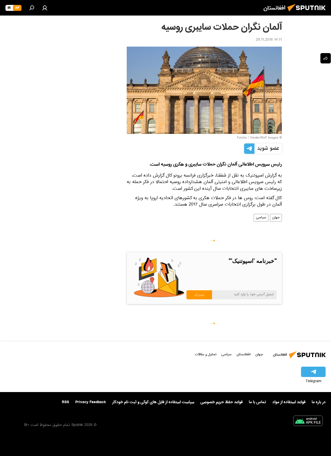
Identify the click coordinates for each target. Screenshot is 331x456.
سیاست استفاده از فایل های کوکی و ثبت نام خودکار (153, 402)
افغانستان (243, 354)
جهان (276, 218)
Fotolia (242, 138)
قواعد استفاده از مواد (288, 402)
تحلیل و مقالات (205, 354)
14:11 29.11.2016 (269, 40)
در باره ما (319, 402)
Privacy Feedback (90, 402)
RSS (65, 402)
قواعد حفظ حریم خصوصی (221, 402)
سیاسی (261, 218)
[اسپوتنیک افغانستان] (308, 13)
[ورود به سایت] (45, 8)
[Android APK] (308, 422)
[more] (325, 58)
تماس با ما (257, 402)
